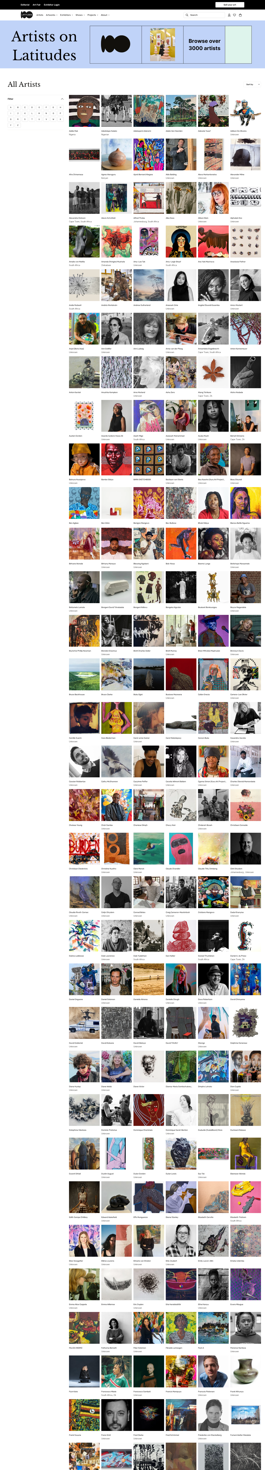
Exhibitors (65, 15)
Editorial (25, 4)
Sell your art (230, 4)
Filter (10, 99)
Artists (39, 15)
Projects (92, 15)
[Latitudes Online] (27, 15)
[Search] (187, 15)
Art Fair (37, 4)
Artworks (50, 15)
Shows (79, 15)
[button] (240, 15)
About (104, 15)
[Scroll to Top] (259, 1455)
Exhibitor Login (52, 4)
